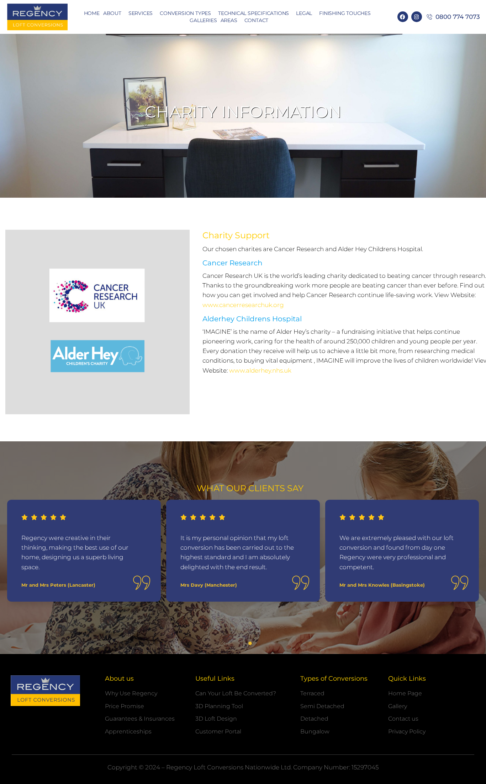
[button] (235, 643)
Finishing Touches (345, 13)
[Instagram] (416, 16)
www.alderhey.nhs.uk (259, 370)
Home (92, 13)
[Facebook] (402, 16)
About (112, 13)
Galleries (203, 20)
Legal (304, 13)
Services (140, 13)
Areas (229, 20)
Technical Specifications (253, 13)
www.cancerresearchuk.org (243, 304)
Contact (256, 20)
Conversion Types (185, 13)
